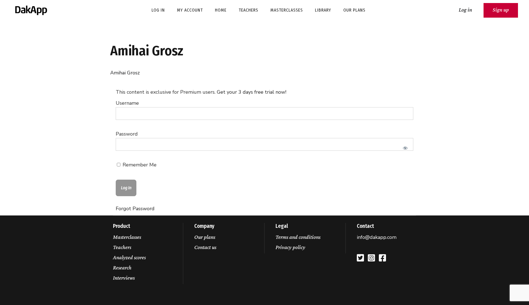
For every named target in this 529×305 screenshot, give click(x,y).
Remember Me (138, 164)
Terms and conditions (298, 237)
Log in (465, 10)
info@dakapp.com (376, 237)
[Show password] (405, 148)
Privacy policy (290, 247)
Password (127, 134)
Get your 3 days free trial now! (251, 92)
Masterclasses (127, 237)
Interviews (124, 278)
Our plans (204, 237)
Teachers (122, 247)
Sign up (501, 10)
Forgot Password (135, 208)
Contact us (205, 247)
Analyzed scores (129, 257)
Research (122, 267)
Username (127, 103)
